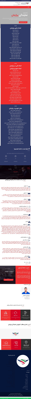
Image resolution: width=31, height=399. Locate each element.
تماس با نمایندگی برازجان (23, 22)
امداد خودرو (27, 374)
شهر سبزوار (13, 371)
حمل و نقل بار (26, 379)
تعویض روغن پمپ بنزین (11, 361)
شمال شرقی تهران (12, 367)
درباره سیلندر (13, 379)
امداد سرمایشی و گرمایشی (25, 387)
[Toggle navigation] (28, 7)
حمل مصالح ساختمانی (25, 386)
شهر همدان (13, 374)
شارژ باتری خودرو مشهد (12, 362)
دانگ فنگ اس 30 (12, 377)
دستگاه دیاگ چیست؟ (12, 383)
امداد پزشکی (26, 383)
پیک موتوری (26, 380)
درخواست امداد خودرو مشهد (11, 381)
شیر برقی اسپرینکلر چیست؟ (11, 375)
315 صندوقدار (13, 357)
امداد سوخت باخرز (12, 359)
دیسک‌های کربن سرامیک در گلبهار (10, 386)
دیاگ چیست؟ (13, 384)
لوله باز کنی (27, 389)
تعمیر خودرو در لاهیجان (11, 360)
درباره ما (11, 395)
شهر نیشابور (13, 373)
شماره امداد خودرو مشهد (11, 363)
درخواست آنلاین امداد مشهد (11, 382)
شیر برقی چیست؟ (12, 376)
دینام (14, 387)
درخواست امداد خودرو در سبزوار (10, 380)
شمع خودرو (13, 368)
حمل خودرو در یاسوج (12, 358)
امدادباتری (27, 376)
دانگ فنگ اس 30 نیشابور (11, 378)
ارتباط (12, 395)
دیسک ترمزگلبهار (13, 385)
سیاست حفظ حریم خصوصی (16, 395)
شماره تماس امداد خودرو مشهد (11, 366)
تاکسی (27, 377)
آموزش (9, 395)
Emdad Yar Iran (21, 395)
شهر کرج (14, 372)
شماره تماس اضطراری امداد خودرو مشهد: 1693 (10, 365)
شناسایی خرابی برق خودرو (11, 370)
